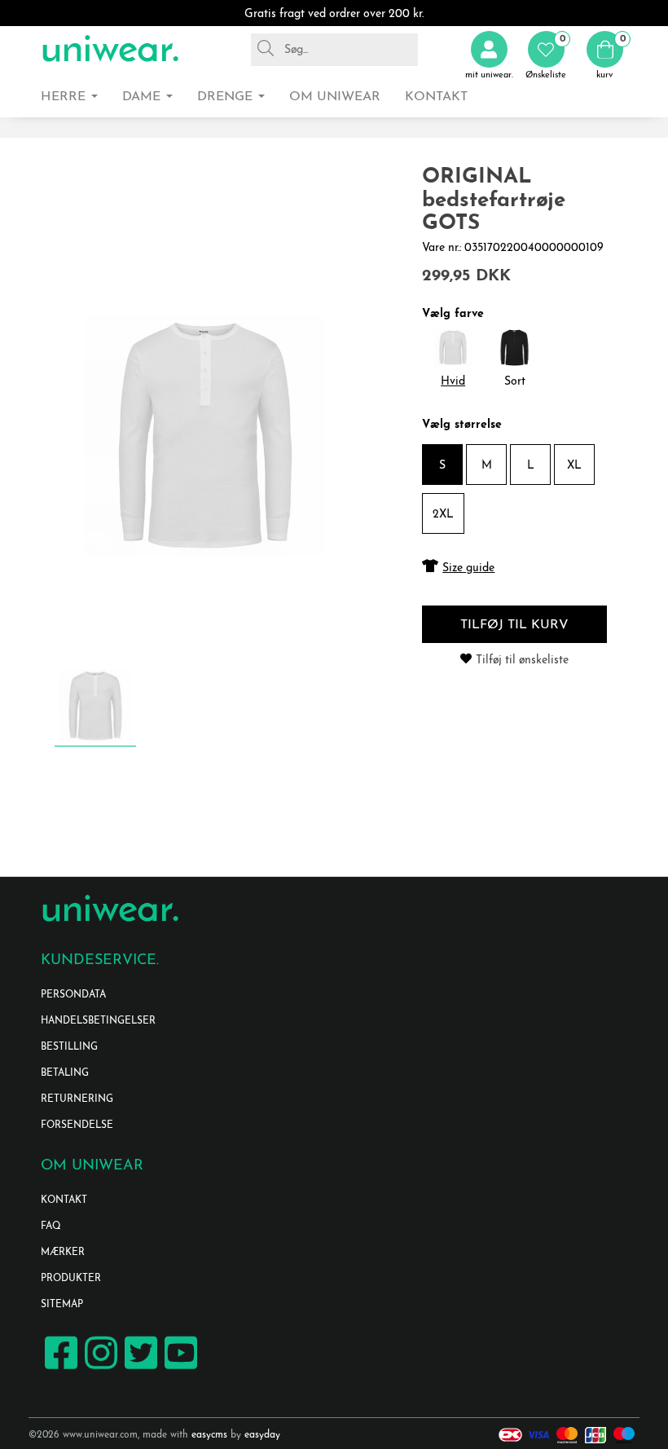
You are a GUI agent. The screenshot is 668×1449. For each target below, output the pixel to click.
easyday (262, 1435)
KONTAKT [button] (436, 97)
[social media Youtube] (178, 1368)
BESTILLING (69, 1047)
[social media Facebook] (59, 1368)
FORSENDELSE (77, 1125)
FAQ (51, 1226)
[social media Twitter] (139, 1368)
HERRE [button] (65, 97)
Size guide (468, 568)
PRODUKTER (71, 1279)
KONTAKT (64, 1200)
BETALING (65, 1073)
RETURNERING (77, 1099)
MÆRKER (63, 1252)
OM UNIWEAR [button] (334, 97)
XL (574, 466)
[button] (545, 56)
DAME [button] (143, 97)
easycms (209, 1435)
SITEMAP (62, 1305)
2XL (443, 515)
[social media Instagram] (99, 1368)
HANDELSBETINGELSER (98, 1021)
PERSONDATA (73, 995)
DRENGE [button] (227, 97)
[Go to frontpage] (110, 49)
